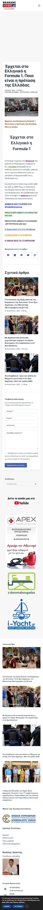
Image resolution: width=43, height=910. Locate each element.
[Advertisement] (21, 33)
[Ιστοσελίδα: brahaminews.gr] (5, 889)
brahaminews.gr (16, 890)
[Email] (28, 255)
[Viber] (21, 255)
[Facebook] (8, 255)
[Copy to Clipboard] (35, 255)
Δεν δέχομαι (18, 906)
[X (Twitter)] (15, 255)
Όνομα (9, 411)
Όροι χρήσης (8, 841)
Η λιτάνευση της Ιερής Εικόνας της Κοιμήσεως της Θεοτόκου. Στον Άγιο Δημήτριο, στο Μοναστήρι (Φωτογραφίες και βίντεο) (21, 679)
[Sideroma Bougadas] (21, 583)
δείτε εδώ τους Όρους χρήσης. (14, 902)
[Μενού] (39, 5)
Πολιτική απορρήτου (11, 843)
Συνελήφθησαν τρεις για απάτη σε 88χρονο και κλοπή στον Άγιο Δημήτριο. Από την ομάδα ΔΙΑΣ (20, 378)
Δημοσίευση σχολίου (16, 465)
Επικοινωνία (8, 838)
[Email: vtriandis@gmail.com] (5, 895)
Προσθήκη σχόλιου (14, 433)
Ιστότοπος (10, 425)
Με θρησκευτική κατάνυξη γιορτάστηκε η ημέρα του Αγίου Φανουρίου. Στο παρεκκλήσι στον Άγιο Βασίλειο (20, 717)
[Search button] (35, 484)
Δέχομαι (6, 906)
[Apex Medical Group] (21, 542)
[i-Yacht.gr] (21, 614)
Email (9, 418)
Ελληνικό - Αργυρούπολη (20, 92)
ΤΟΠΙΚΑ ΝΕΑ (34, 92)
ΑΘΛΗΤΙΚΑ (8, 92)
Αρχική (6, 835)
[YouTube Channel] (21, 501)
